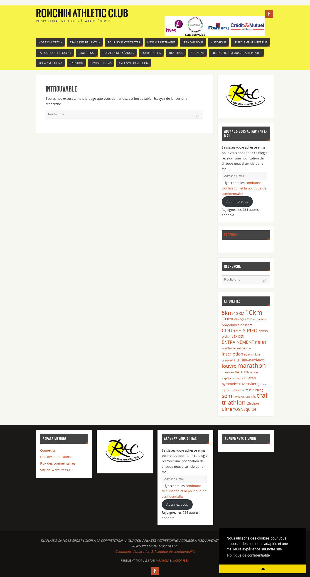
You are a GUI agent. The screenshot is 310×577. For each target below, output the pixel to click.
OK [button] (263, 569)
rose (248, 390)
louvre (229, 366)
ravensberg (249, 383)
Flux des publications (56, 457)
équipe (250, 409)
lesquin (227, 360)
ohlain (254, 372)
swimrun (239, 396)
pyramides (230, 383)
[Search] (197, 115)
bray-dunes (230, 325)
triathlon (234, 402)
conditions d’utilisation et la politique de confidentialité (244, 188)
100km (227, 318)
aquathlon (260, 319)
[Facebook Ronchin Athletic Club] (269, 14)
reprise (226, 390)
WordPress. (181, 560)
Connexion (48, 450)
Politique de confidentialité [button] (248, 555)
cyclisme (227, 336)
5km (227, 312)
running (257, 390)
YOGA (238, 409)
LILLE (237, 360)
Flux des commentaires (57, 463)
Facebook (231, 235)
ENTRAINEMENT (238, 342)
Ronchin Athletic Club (82, 13)
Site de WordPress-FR (56, 470)
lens (258, 354)
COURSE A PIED (240, 330)
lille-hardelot (253, 360)
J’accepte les (244, 188)
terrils (251, 396)
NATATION (242, 372)
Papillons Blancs (232, 378)
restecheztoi (238, 390)
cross (263, 330)
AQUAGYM (246, 319)
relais (263, 384)
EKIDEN (239, 336)
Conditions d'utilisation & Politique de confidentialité (155, 551)
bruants (246, 325)
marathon (251, 365)
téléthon (252, 403)
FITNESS (260, 343)
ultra (227, 408)
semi (228, 395)
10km (253, 312)
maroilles (228, 372)
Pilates (250, 378)
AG (236, 319)
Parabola (162, 560)
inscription (232, 354)
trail (263, 395)
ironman (249, 354)
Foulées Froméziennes (236, 348)
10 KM (239, 313)
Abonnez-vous (237, 201)
